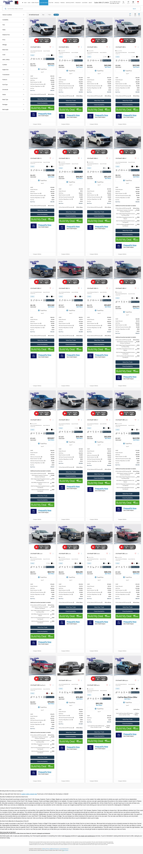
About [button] (90, 2)
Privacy (47, 848)
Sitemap (44, 848)
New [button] (25, 2)
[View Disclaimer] (42, 58)
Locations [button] (84, 2)
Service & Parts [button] (70, 2)
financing (67, 836)
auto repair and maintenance (86, 836)
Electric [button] (51, 2)
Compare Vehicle (37, 124)
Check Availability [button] (42, 103)
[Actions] (53, 47)
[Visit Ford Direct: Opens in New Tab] (65, 850)
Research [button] (78, 2)
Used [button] (29, 2)
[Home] (23, 2)
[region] (42, 85)
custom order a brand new (29, 794)
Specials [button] (57, 2)
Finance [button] (62, 2)
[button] (54, 27)
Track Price (43, 69)
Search (134, 8)
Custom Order (44, 2)
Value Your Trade (42, 99)
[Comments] (44, 59)
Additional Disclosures (54, 848)
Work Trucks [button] (35, 2)
